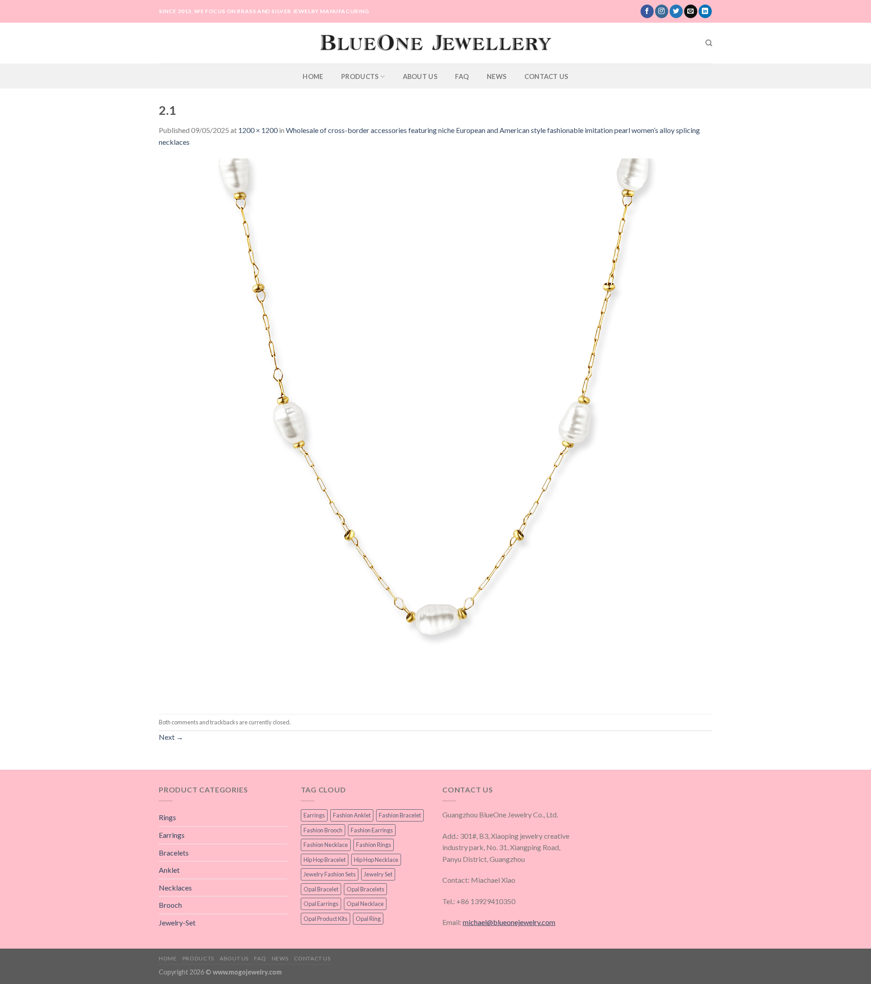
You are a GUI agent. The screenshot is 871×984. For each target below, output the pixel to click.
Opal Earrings (320, 903)
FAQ (462, 76)
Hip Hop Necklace (376, 859)
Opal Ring (368, 918)
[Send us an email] (690, 11)
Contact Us (546, 76)
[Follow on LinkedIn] (705, 11)
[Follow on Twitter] (676, 11)
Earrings (172, 835)
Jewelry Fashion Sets (329, 874)
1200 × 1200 (258, 130)
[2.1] (431, 429)
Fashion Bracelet (400, 815)
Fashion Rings (373, 844)
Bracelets (174, 852)
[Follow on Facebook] (647, 11)
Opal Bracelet (320, 889)
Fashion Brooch (323, 830)
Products (359, 76)
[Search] (708, 43)
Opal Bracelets (365, 889)
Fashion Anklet (352, 815)
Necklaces (175, 887)
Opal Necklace (365, 903)
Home (313, 76)
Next (171, 737)
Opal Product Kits (325, 918)
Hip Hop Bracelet (324, 859)
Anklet (169, 870)
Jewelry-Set (177, 922)
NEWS (496, 76)
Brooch (170, 904)
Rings (167, 817)
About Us (420, 76)
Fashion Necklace (325, 844)
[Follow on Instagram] (661, 11)
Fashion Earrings (372, 830)
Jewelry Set (378, 874)
